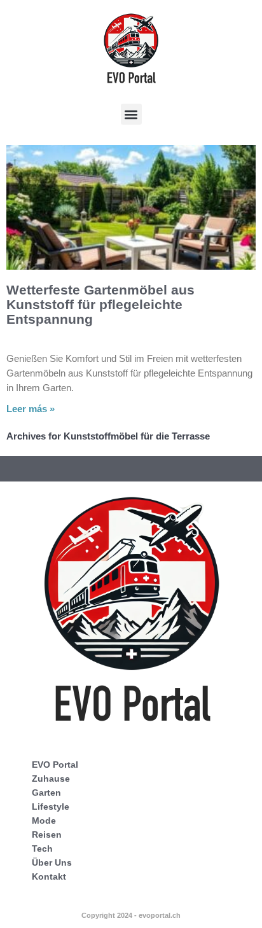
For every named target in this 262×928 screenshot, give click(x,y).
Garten (46, 792)
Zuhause (51, 778)
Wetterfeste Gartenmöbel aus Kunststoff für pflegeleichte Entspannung (100, 304)
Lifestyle (50, 806)
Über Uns (52, 862)
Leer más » (30, 408)
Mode (44, 820)
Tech (42, 848)
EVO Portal (55, 764)
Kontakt (49, 876)
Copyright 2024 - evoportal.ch (131, 915)
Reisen (47, 834)
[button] (131, 114)
